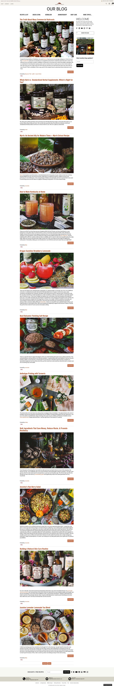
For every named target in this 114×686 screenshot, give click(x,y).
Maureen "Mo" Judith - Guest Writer (33, 74)
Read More (70, 72)
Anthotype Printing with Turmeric (32, 374)
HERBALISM (48, 15)
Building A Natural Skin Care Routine (34, 549)
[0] (112, 4)
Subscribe (79, 65)
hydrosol (45, 59)
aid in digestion (64, 235)
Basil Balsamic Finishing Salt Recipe (34, 316)
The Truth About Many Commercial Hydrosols (37, 20)
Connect (7, 3)
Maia (26, 245)
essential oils (25, 60)
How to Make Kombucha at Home (32, 192)
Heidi (26, 129)
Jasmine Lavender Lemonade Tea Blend (35, 608)
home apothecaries (24, 417)
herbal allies (43, 302)
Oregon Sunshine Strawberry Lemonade (35, 251)
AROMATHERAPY (62, 15)
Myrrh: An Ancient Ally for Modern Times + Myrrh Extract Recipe (44, 136)
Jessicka (27, 185)
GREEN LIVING (36, 15)
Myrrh (21, 175)
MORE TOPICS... (87, 15)
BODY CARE (74, 15)
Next (49, 663)
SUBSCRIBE (67, 671)
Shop (2, 3)
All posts (45, 663)
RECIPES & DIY (24, 15)
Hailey (26, 422)
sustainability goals (39, 474)
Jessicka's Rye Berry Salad (30, 487)
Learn (11, 3)
